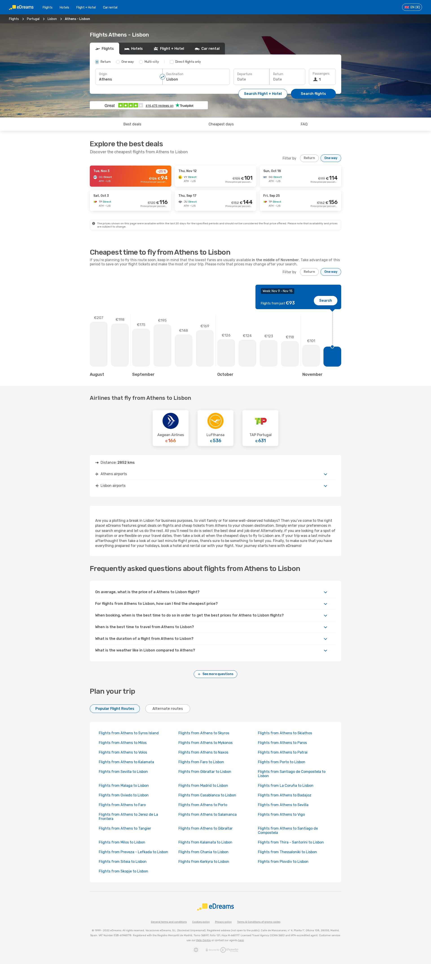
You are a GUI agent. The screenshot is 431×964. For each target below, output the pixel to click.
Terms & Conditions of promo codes (258, 921)
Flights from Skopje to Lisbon (123, 871)
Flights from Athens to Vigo (281, 814)
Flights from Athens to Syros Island (129, 733)
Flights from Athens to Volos (123, 752)
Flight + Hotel (86, 7)
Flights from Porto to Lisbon (281, 762)
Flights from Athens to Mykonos (205, 743)
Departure (244, 74)
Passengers (321, 74)
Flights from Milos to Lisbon (122, 842)
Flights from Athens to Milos (123, 743)
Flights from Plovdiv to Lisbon (283, 861)
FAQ (304, 124)
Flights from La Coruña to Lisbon (285, 785)
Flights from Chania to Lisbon (203, 852)
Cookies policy (201, 921)
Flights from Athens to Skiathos (285, 733)
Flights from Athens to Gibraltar (205, 828)
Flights (48, 7)
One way (330, 158)
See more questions (217, 674)
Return (278, 74)
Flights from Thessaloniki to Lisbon (287, 852)
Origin (103, 74)
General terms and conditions (169, 921)
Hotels (64, 7)
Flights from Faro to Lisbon (201, 762)
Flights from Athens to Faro (122, 805)
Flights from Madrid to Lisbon (203, 785)
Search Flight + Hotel (263, 94)
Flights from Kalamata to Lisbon (205, 842)
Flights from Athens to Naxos (203, 752)
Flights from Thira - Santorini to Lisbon (291, 842)
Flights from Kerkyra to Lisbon (203, 861)
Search (325, 300)
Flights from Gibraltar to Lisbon (204, 771)
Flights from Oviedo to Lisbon (124, 795)
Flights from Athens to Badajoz (284, 795)
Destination (174, 74)
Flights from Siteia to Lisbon (123, 861)
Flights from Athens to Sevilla (283, 805)
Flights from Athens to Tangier (125, 828)
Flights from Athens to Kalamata (126, 762)
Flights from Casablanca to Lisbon (207, 795)
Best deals (132, 124)
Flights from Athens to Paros (282, 743)
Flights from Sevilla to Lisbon (123, 771)
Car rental (110, 7)
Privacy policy (223, 921)
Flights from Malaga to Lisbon (124, 785)
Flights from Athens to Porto (202, 805)
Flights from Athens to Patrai (283, 752)
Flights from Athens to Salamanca (207, 814)
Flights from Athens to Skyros (203, 733)
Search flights (313, 94)
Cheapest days (221, 124)
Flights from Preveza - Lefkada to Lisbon (133, 852)
